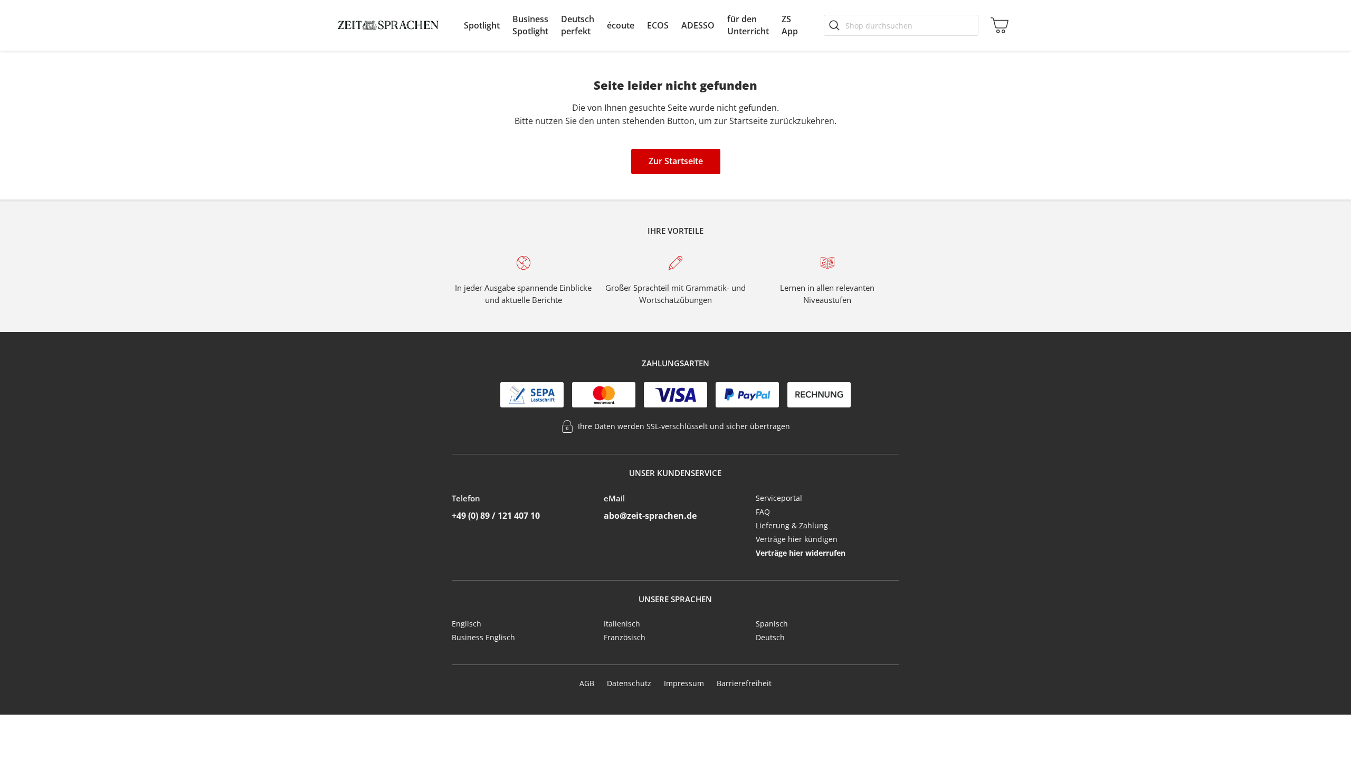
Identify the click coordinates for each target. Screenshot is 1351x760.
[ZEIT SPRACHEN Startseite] (388, 25)
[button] (482, 25)
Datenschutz (629, 683)
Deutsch (770, 637)
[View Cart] (997, 25)
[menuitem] (482, 25)
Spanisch (772, 624)
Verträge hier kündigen (797, 539)
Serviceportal (779, 498)
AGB (586, 683)
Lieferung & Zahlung (792, 525)
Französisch (624, 637)
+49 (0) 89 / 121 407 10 (496, 515)
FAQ (763, 512)
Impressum (684, 683)
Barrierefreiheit (744, 683)
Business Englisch (483, 637)
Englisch (466, 624)
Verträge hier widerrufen (800, 553)
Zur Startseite (676, 161)
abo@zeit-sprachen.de (650, 515)
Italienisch (622, 624)
